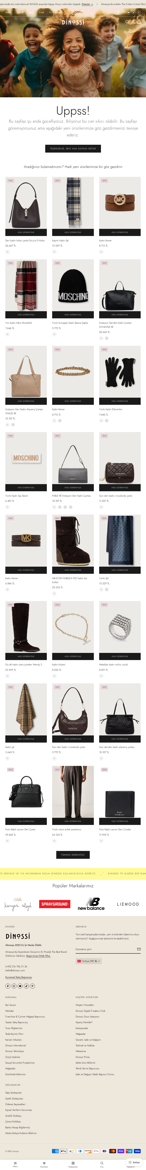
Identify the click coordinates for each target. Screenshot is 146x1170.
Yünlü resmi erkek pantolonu (66, 829)
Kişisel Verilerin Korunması (18, 1110)
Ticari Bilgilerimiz (13, 1028)
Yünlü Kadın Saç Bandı (16, 495)
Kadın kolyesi (58, 664)
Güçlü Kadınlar (12, 1057)
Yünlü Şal (103, 578)
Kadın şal (9, 747)
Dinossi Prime (83, 1057)
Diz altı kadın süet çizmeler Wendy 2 (23, 664)
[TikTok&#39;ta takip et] (133, 12)
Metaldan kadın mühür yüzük (113, 664)
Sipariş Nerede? (84, 1022)
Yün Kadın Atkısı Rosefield (18, 323)
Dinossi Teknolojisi (14, 1051)
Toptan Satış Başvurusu (16, 1022)
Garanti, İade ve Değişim (88, 1039)
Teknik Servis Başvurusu (87, 1068)
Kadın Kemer (105, 240)
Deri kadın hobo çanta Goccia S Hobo (25, 240)
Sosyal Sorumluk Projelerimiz (20, 1062)
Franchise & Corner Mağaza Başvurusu (25, 1016)
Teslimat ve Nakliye (85, 1045)
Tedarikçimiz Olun (14, 1034)
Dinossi (16, 1151)
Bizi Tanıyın (10, 1005)
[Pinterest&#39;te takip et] (139, 12)
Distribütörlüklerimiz (15, 1074)
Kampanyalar (82, 1028)
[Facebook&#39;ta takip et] (118, 12)
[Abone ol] (139, 949)
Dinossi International (15, 1045)
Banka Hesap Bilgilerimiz (17, 1127)
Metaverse (81, 1051)
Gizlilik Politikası (13, 1116)
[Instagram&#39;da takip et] (123, 12)
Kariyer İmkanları (13, 1039)
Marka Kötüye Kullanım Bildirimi (20, 1133)
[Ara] (127, 22)
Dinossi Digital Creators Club (90, 1010)
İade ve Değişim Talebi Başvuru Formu (95, 1074)
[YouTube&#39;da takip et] (129, 12)
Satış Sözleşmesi (13, 1092)
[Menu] (7, 22)
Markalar (9, 1010)
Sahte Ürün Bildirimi (85, 1062)
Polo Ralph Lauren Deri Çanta (20, 829)
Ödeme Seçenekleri (15, 1104)
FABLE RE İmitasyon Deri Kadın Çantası (71, 495)
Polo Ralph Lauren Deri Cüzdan (115, 829)
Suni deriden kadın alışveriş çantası (116, 747)
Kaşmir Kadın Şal (60, 240)
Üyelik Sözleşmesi (14, 1098)
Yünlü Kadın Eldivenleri (110, 409)
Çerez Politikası (13, 1121)
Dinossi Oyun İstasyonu (87, 1016)
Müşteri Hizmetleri (85, 1005)
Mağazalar (10, 1068)
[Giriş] (133, 22)
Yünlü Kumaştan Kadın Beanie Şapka (70, 323)
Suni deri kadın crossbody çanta (115, 495)
